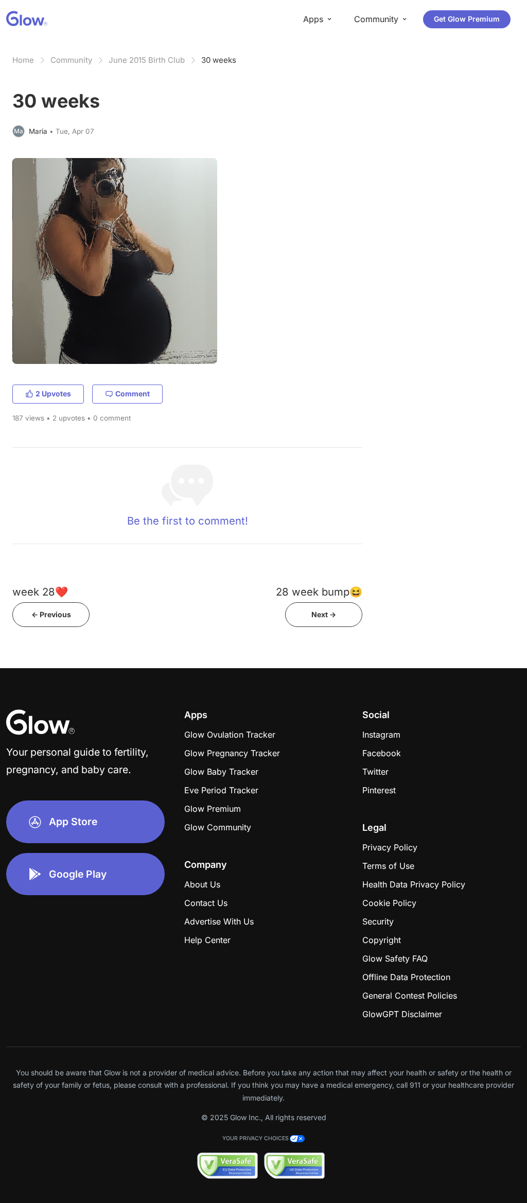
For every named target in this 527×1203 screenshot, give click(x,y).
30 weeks (218, 60)
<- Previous (51, 614)
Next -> (323, 614)
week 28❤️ (40, 591)
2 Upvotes (53, 393)
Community (71, 60)
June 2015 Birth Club (147, 60)
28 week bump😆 (319, 591)
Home (23, 60)
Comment (132, 393)
